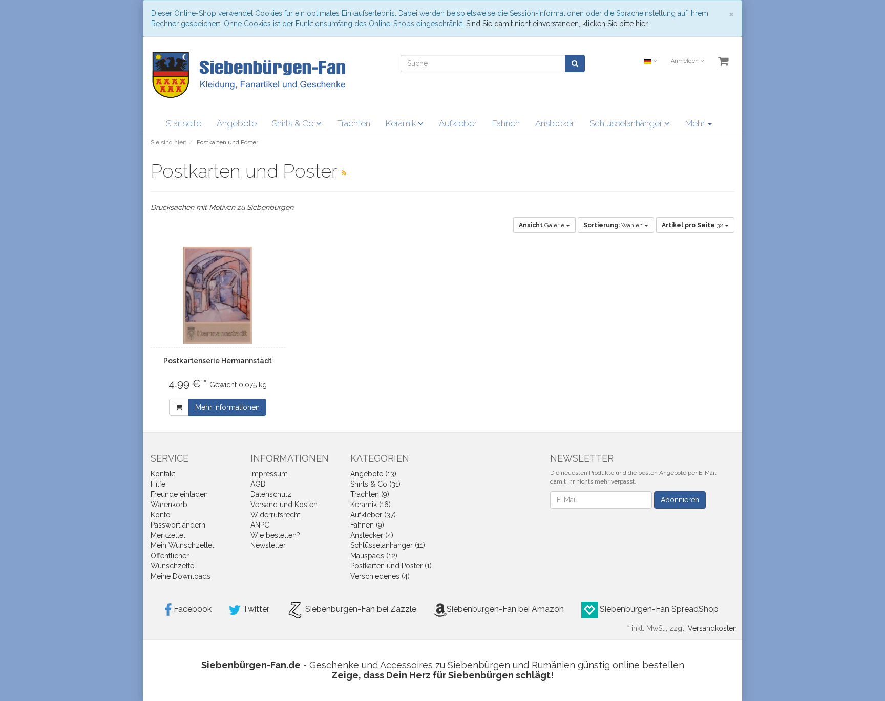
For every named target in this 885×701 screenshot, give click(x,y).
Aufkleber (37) (373, 515)
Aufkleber (458, 123)
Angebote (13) (373, 474)
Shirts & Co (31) (375, 484)
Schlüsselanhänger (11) (387, 545)
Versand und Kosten (284, 504)
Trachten (353, 123)
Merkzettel (168, 535)
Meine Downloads (180, 576)
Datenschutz (270, 494)
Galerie (542, 225)
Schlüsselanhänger (626, 123)
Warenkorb (169, 504)
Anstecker (554, 123)
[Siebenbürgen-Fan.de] (248, 74)
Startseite (183, 123)
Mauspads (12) (373, 556)
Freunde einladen (179, 494)
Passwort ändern (178, 525)
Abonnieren (680, 500)
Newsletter (268, 545)
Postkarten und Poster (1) (391, 566)
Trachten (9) (369, 494)
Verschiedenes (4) (380, 576)
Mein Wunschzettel (182, 545)
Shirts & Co (294, 123)
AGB (257, 484)
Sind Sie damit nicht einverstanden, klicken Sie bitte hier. (557, 23)
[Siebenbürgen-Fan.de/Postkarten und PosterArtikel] (344, 173)
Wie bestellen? (275, 535)
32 (693, 225)
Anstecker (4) (371, 535)
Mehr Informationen (227, 407)
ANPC (259, 525)
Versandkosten (712, 628)
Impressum (269, 474)
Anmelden (685, 61)
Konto (161, 515)
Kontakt (163, 474)
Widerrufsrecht (275, 515)
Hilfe (158, 484)
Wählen (613, 225)
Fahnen (506, 123)
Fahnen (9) (367, 525)
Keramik (402, 123)
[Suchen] (575, 63)
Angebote (237, 123)
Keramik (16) (370, 504)
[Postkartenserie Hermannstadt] (218, 295)
